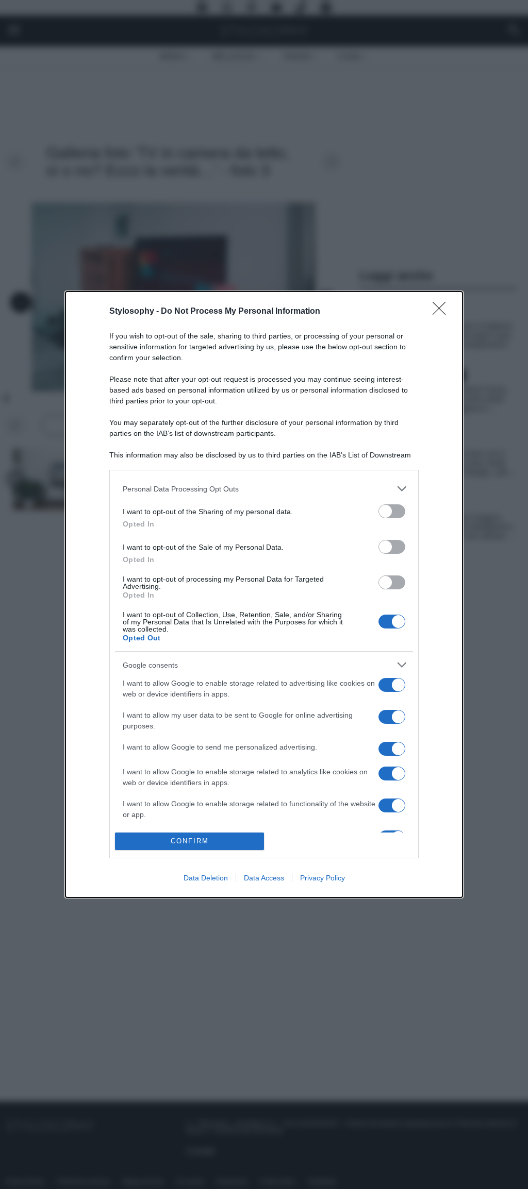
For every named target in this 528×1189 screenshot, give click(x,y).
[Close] (442, 311)
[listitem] (264, 488)
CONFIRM (190, 841)
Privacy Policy (322, 878)
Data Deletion (206, 878)
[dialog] (264, 594)
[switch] (391, 511)
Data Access (264, 878)
